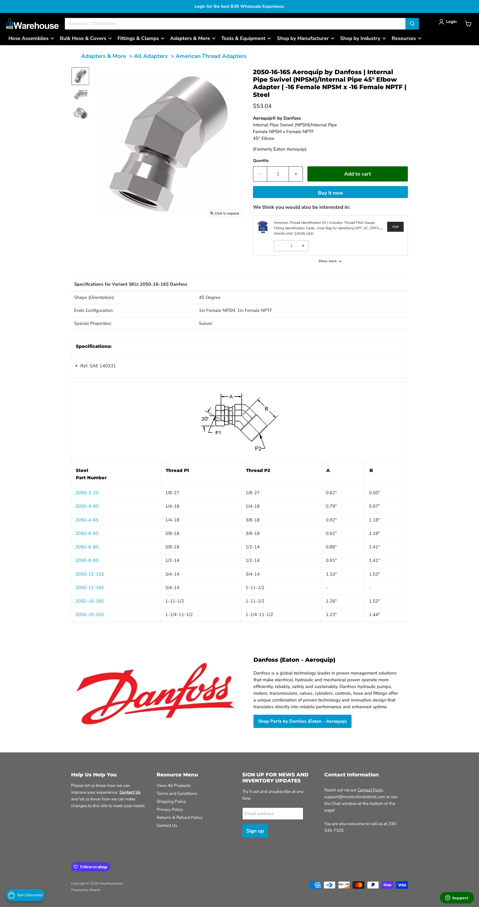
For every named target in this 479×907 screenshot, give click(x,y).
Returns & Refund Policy (180, 817)
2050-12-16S (89, 588)
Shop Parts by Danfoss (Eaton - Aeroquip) (302, 721)
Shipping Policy (171, 801)
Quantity (261, 160)
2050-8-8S (87, 560)
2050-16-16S (89, 601)
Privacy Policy (170, 809)
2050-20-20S (89, 615)
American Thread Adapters (211, 56)
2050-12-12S (89, 574)
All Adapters (151, 56)
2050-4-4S (87, 506)
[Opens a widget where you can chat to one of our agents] (457, 898)
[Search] (412, 23)
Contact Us (167, 825)
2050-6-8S (87, 547)
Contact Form (370, 790)
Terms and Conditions (177, 793)
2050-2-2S (87, 493)
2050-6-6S (87, 533)
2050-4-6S (87, 520)
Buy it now (330, 193)
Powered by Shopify (86, 890)
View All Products (174, 785)
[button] (449, 21)
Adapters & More (103, 56)
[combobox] (235, 23)
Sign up (255, 831)
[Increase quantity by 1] (296, 174)
